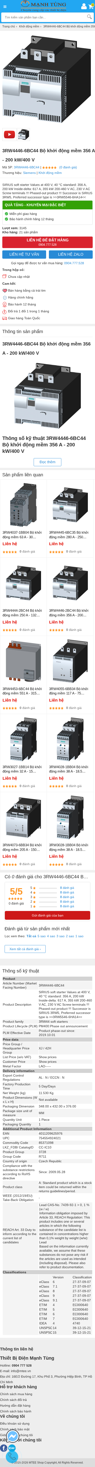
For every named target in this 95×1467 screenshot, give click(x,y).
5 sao (42, 936)
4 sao (51, 936)
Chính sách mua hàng (16, 1394)
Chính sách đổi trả (13, 1400)
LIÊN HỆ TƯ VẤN (24, 254)
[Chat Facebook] (13, 1436)
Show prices (47, 1057)
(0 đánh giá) (68, 167)
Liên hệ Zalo (70, 254)
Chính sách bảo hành (15, 1411)
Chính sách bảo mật (15, 1429)
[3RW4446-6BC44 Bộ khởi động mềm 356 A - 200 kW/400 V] (23, 134)
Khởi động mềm (50, 173)
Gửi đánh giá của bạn (47, 915)
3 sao (60, 936)
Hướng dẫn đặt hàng (15, 1405)
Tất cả (31, 936)
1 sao (79, 936)
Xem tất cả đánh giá (25, 949)
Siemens (29, 173)
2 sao (70, 936)
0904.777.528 (74, 263)
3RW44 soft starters (53, 1021)
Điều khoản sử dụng (15, 1423)
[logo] (44, 6)
